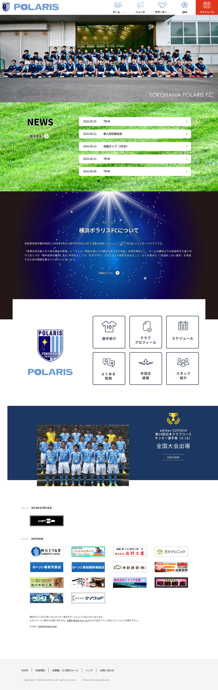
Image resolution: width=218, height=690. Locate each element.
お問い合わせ (107, 670)
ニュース (140, 12)
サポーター (161, 12)
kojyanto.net (102, 680)
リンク (89, 670)
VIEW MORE (173, 457)
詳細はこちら (106, 273)
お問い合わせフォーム (77, 620)
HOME (24, 670)
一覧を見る (34, 136)
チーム (116, 12)
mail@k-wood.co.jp (47, 626)
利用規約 (40, 670)
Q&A (184, 12)
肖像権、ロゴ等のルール (65, 670)
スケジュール (207, 12)
